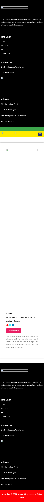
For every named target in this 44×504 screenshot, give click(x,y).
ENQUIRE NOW (14, 330)
